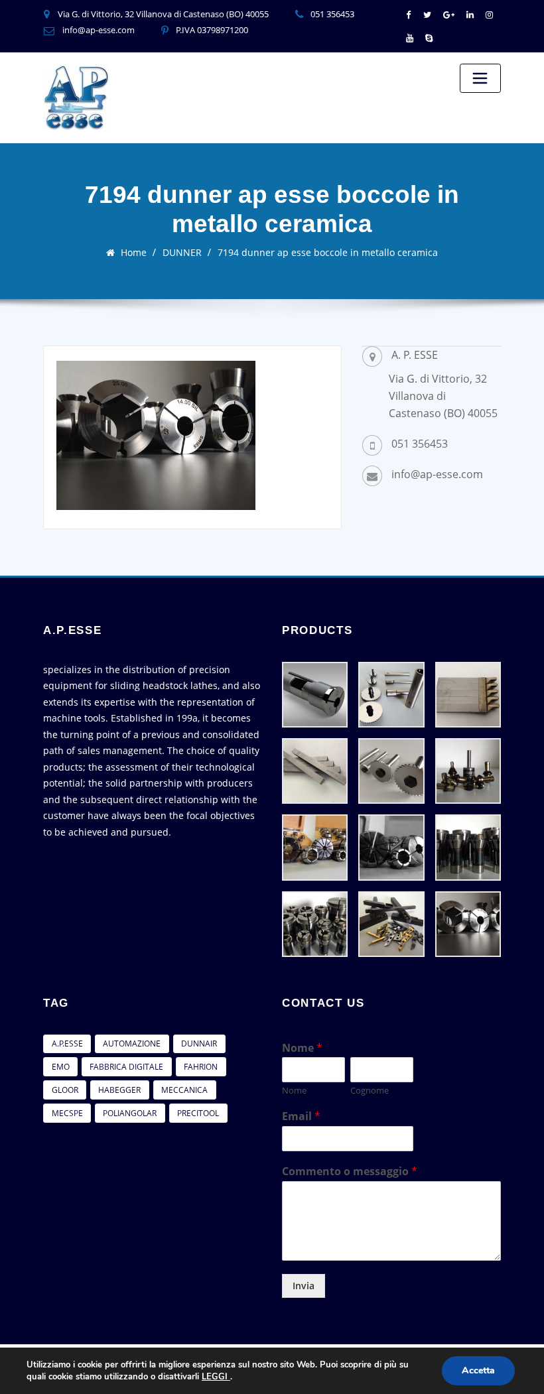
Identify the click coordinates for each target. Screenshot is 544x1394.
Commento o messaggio (349, 1171)
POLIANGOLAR (130, 1113)
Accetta (478, 1370)
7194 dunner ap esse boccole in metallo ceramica (328, 252)
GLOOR (65, 1090)
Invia (303, 1285)
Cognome (369, 1090)
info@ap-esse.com (98, 30)
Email (301, 1116)
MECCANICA (184, 1090)
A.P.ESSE (67, 1043)
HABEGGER (119, 1090)
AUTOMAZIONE (132, 1043)
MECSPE (67, 1113)
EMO (61, 1066)
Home (134, 252)
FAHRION (201, 1066)
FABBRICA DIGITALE (126, 1066)
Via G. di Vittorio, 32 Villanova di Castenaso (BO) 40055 (163, 14)
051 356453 (332, 14)
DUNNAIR (199, 1043)
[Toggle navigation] (480, 78)
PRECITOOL (198, 1113)
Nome (302, 1048)
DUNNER (182, 252)
